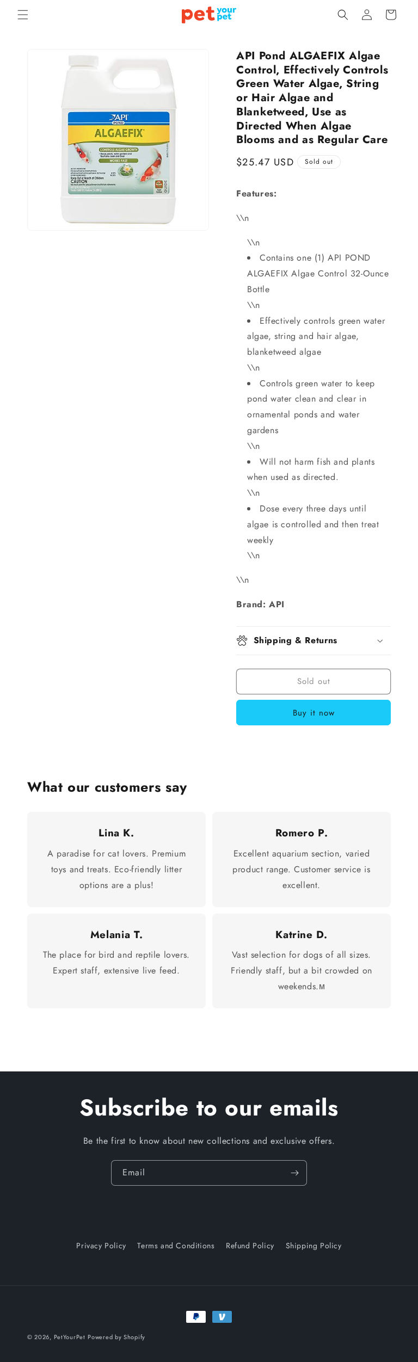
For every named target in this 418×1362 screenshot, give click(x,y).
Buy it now (314, 713)
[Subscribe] (294, 1173)
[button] (23, 15)
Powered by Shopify (116, 1337)
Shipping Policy (314, 1245)
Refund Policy (250, 1245)
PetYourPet (69, 1337)
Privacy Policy (101, 1245)
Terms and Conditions (175, 1245)
